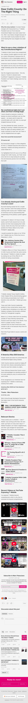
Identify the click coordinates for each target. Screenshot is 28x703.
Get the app (21, 696)
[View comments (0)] (7, 23)
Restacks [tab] (11, 613)
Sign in (25, 2)
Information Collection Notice (15, 591)
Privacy (15, 691)
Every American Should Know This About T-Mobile (10, 636)
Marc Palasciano (8, 245)
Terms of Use (21, 590)
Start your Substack (10, 696)
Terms (19, 691)
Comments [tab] (4, 613)
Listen (24, 19)
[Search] (25, 631)
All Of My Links (5, 395)
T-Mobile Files (5, 6)
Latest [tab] (6, 631)
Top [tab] (3, 631)
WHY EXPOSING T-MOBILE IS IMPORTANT (10, 661)
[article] (14, 640)
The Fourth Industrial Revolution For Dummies (10, 664)
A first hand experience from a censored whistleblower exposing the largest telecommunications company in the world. (10, 652)
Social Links (11, 229)
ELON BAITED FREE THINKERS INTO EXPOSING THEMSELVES (10, 649)
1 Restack (14, 598)
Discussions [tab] (12, 631)
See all (4, 672)
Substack (7, 700)
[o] (14, 344)
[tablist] (7, 613)
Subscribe (19, 2)
